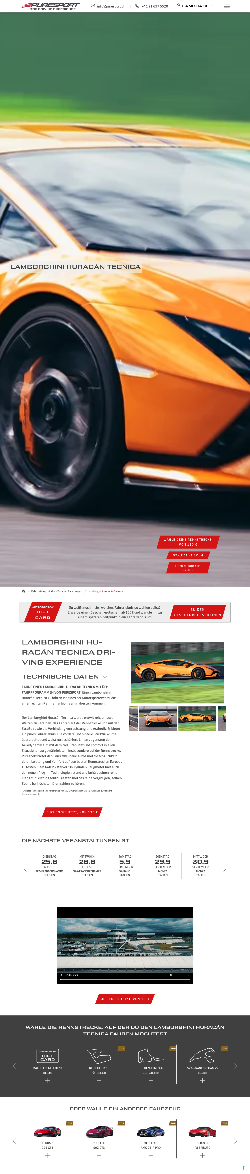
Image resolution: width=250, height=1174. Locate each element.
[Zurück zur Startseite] (25, 591)
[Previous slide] (25, 869)
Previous (124, 720)
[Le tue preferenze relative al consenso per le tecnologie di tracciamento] (243, 1167)
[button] (226, 6)
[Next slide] (225, 869)
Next (231, 720)
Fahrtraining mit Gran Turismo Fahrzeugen (56, 591)
